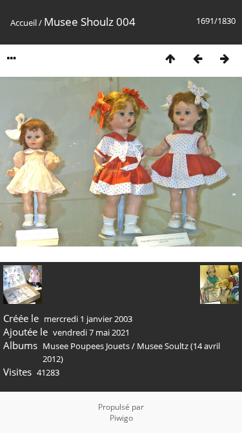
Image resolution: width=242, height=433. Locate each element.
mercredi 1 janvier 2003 (88, 319)
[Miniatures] (170, 58)
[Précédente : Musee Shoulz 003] (197, 58)
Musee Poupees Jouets (86, 346)
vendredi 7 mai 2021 (91, 332)
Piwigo (121, 417)
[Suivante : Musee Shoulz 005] (224, 58)
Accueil (23, 22)
